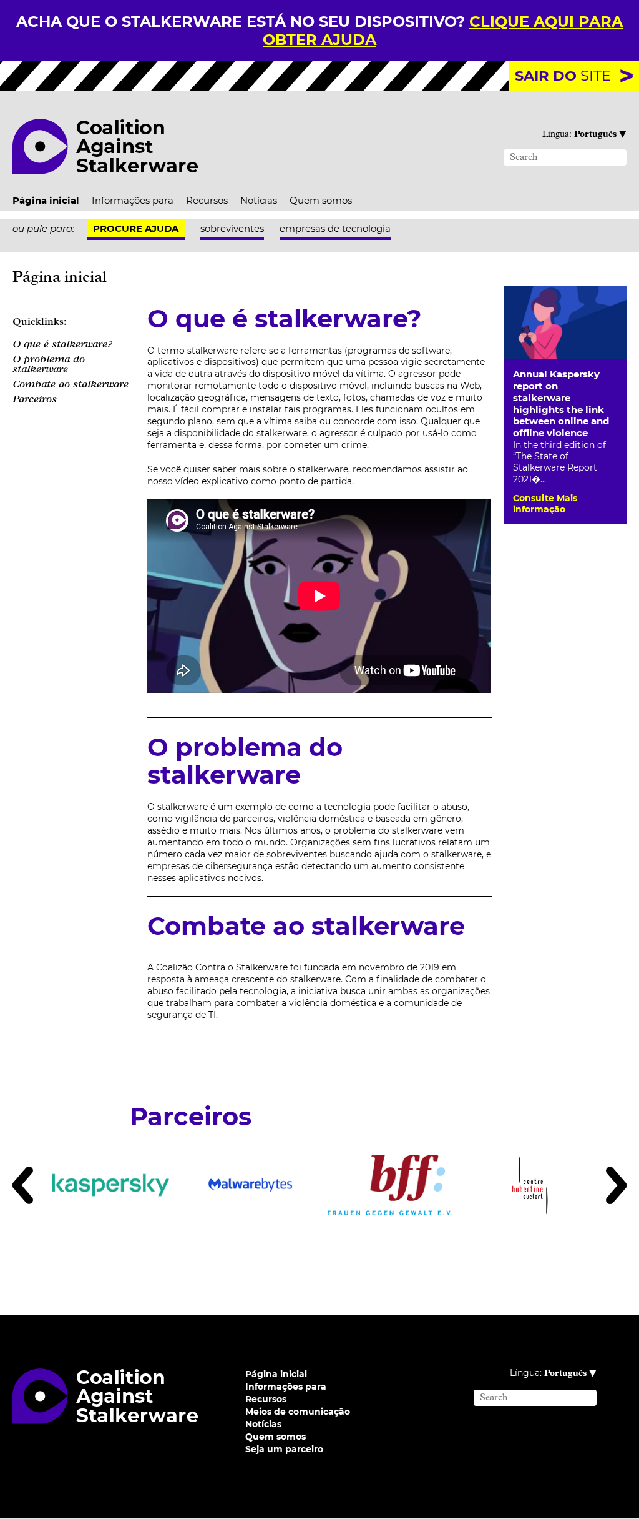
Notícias (258, 200)
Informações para (132, 200)
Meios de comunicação (297, 1411)
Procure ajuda (135, 228)
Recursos (207, 200)
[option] (110, 1185)
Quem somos (321, 200)
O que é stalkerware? (62, 345)
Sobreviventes (232, 228)
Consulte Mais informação (545, 503)
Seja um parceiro (284, 1449)
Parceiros (34, 400)
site (563, 75)
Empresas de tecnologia (335, 228)
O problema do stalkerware (48, 365)
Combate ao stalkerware (70, 385)
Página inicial (45, 200)
